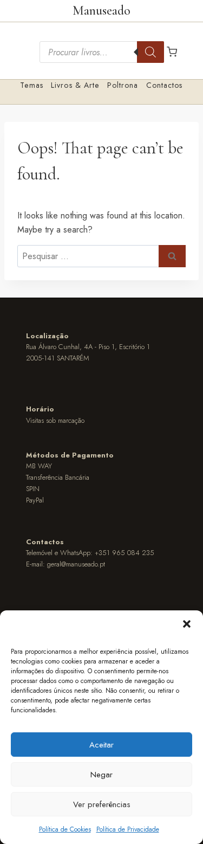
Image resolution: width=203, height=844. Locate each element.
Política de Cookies (65, 829)
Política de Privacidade (127, 829)
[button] (186, 623)
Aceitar (101, 745)
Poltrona (123, 85)
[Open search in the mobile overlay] (102, 52)
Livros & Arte (75, 85)
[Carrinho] (172, 52)
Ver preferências (101, 804)
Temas (31, 85)
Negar (101, 775)
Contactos (164, 85)
